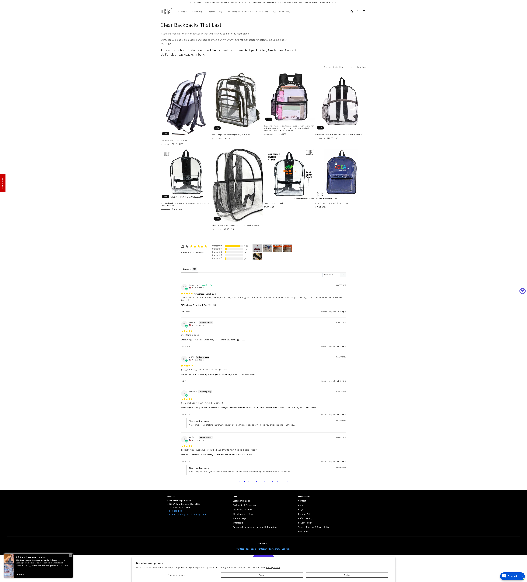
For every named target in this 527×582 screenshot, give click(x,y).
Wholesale (238, 522)
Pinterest (262, 548)
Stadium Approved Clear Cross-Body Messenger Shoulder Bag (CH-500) (213, 340)
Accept (262, 575)
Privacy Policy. (273, 567)
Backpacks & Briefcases (244, 505)
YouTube (286, 548)
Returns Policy (305, 514)
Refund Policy (305, 518)
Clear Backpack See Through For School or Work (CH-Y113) (235, 225)
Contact (302, 500)
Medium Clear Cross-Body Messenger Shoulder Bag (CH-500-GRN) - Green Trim (216, 454)
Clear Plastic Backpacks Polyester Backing (332, 203)
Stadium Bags (239, 518)
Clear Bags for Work (242, 509)
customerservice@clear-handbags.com (186, 514)
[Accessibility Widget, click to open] (522, 291)
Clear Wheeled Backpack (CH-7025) (175, 140)
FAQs (300, 509)
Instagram (274, 548)
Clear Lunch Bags (241, 500)
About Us (302, 505)
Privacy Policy (305, 522)
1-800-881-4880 (174, 510)
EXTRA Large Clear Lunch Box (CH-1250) (198, 305)
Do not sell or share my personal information (255, 527)
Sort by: (327, 67)
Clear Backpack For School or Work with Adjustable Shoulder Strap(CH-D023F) (185, 204)
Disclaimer (303, 531)
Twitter (240, 548)
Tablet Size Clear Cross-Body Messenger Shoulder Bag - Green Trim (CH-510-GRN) (218, 374)
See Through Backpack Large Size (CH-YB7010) (231, 135)
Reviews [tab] (186, 269)
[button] (183, 12)
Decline (347, 575)
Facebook (251, 548)
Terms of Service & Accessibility (313, 527)
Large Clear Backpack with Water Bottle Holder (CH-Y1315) (338, 134)
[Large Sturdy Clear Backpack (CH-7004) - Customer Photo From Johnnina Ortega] (267, 248)
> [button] (288, 481)
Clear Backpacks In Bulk (273, 203)
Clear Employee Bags (243, 514)
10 (282, 481)
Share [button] (187, 312)
